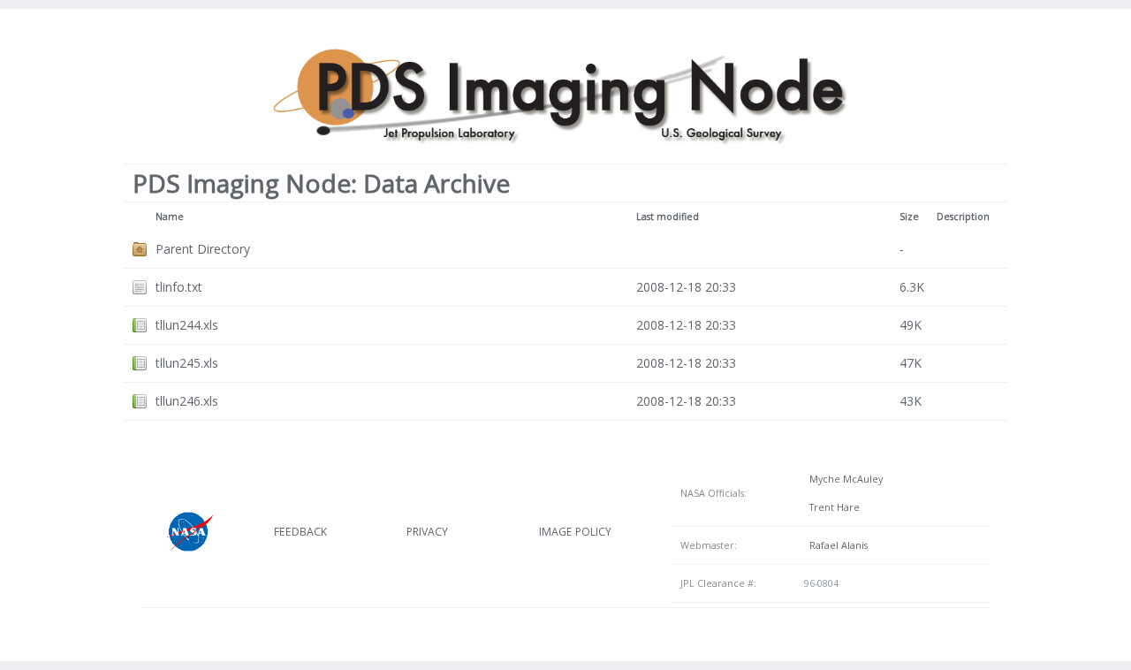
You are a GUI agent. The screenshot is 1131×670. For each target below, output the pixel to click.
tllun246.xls (187, 400)
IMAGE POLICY (575, 531)
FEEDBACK (300, 531)
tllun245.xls (187, 362)
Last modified (667, 216)
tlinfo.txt (179, 286)
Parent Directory (203, 248)
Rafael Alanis (836, 545)
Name (170, 216)
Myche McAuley (843, 479)
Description (963, 216)
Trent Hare (832, 507)
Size (909, 216)
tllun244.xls (187, 324)
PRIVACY (427, 531)
